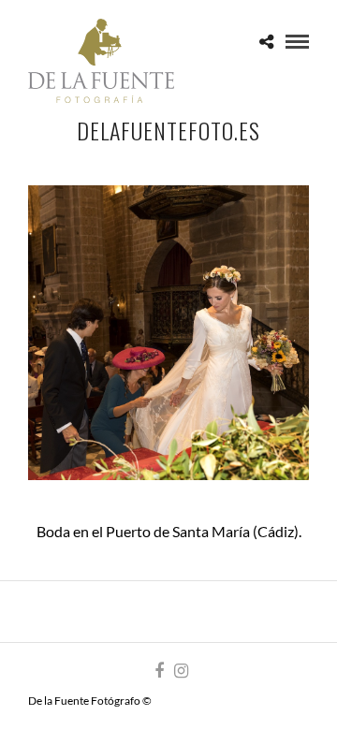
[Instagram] (180, 671)
